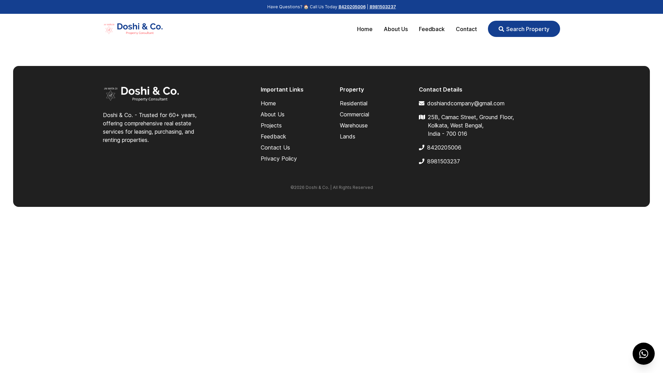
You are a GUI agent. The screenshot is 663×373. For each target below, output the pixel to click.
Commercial (354, 114)
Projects (271, 125)
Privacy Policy (279, 158)
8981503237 (382, 6)
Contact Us (275, 147)
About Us (396, 29)
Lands (347, 136)
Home (365, 29)
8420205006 (352, 6)
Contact (466, 29)
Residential (353, 103)
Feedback (432, 29)
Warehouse (354, 125)
